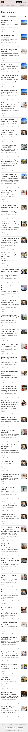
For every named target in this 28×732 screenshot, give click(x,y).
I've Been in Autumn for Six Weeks (9, 591)
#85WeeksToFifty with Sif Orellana (9, 50)
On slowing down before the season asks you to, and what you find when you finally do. (10, 594)
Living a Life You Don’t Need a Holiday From (9, 638)
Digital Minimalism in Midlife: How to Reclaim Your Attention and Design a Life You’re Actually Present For (10, 403)
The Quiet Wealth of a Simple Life (8, 545)
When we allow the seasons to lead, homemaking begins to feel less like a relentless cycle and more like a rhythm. (10, 654)
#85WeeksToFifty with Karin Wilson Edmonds (10, 475)
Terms (16, 724)
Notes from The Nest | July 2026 (9, 609)
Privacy (12, 724)
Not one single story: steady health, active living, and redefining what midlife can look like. (10, 347)
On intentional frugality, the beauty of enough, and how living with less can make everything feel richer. (10, 548)
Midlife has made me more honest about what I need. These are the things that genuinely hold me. (10, 533)
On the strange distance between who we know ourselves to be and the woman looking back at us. (10, 504)
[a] (24, 694)
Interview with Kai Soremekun (6, 287)
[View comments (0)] (7, 31)
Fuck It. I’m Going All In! (8, 417)
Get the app (20, 727)
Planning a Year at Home (8, 652)
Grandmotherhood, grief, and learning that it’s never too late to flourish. (10, 667)
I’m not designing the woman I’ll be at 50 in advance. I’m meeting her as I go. (10, 180)
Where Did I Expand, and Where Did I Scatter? (9, 25)
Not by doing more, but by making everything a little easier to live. (9, 464)
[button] (2, 5)
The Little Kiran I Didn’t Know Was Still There (8, 301)
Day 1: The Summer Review (9, 119)
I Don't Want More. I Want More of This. (9, 358)
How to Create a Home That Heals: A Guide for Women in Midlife (10, 560)
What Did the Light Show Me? (9, 121)
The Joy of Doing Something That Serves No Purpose (10, 239)
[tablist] (9, 16)
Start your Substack (10, 727)
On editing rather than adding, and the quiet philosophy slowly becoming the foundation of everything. (9, 517)
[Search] (25, 16)
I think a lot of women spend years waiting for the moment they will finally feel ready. (9, 390)
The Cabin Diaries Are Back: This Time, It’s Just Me (10, 330)
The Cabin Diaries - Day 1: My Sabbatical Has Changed (10, 316)
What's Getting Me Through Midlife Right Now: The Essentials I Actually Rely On (10, 529)
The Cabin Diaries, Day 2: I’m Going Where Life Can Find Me (10, 271)
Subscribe (19, 2)
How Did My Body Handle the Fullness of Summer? (9, 93)
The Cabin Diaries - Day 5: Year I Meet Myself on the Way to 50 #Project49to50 (9, 176)
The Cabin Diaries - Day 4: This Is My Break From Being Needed (10, 223)
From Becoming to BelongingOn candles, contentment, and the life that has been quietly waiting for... (10, 696)
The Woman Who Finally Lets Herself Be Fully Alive (10, 76)
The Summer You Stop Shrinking (8, 488)
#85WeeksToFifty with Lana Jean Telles (9, 623)
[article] (14, 26)
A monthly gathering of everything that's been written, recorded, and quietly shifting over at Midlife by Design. (9, 612)
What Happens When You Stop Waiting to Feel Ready (9, 387)
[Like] (2, 31)
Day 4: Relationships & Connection (8, 36)
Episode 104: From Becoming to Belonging (8, 693)
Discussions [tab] (13, 16)
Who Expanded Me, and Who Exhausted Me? (9, 39)
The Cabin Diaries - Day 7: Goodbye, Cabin (9, 146)
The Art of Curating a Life (9, 514)
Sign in (24, 2)
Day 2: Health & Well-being (9, 90)
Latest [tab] (3, 16)
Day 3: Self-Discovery (7, 64)
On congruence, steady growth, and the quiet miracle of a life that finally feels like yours (10, 451)
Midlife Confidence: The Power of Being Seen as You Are (9, 207)
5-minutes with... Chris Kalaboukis (8, 431)
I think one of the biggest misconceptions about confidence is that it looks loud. (10, 212)
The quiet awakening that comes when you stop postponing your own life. (10, 80)
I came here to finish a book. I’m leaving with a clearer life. (10, 149)
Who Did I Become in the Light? (9, 66)
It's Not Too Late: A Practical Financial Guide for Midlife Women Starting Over (10, 104)
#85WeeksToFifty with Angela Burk (8, 707)
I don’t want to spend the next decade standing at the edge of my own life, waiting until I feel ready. (9, 420)
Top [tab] (8, 16)
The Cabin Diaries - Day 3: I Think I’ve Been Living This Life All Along (9, 254)
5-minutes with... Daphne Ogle (8, 576)
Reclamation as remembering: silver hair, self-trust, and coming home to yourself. (10, 580)
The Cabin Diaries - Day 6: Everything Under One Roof (10, 160)
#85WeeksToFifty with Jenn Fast (9, 372)
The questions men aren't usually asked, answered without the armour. (10, 434)
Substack (8, 730)
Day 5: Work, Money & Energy (8, 21)
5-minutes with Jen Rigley (9, 664)
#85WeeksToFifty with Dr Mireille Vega (9, 191)
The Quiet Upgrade (7, 461)
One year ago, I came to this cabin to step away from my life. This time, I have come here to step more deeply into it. (9, 319)
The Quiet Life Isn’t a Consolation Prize (7, 678)
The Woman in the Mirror (9, 502)
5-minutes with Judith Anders (10, 344)
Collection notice (22, 724)
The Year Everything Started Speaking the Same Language (10, 446)
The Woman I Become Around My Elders (8, 131)
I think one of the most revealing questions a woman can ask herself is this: (10, 641)
